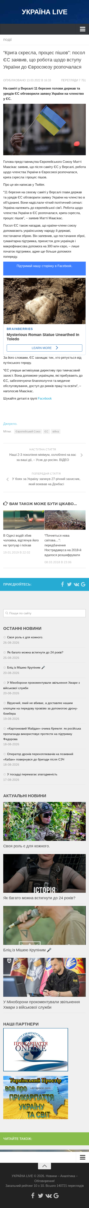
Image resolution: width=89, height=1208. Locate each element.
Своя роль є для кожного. (25, 637)
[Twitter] (69, 584)
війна (55, 431)
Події (7, 40)
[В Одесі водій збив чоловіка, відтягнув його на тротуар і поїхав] (23, 520)
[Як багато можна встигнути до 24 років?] (44, 873)
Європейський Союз (28, 431)
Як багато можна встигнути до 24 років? (35, 652)
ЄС (46, 431)
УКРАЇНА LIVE (44, 12)
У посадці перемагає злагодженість (32, 774)
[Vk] (76, 584)
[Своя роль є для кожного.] (44, 821)
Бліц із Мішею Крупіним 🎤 (26, 667)
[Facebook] (62, 584)
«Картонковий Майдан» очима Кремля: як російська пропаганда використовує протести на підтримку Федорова (42, 734)
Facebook (45, 398)
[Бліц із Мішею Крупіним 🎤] (44, 925)
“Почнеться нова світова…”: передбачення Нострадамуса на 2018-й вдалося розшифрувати (62, 545)
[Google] (83, 584)
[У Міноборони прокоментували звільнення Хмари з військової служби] (44, 977)
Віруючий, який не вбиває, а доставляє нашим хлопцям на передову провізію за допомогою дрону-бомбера (40, 708)
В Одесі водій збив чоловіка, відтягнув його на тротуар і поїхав (21, 540)
